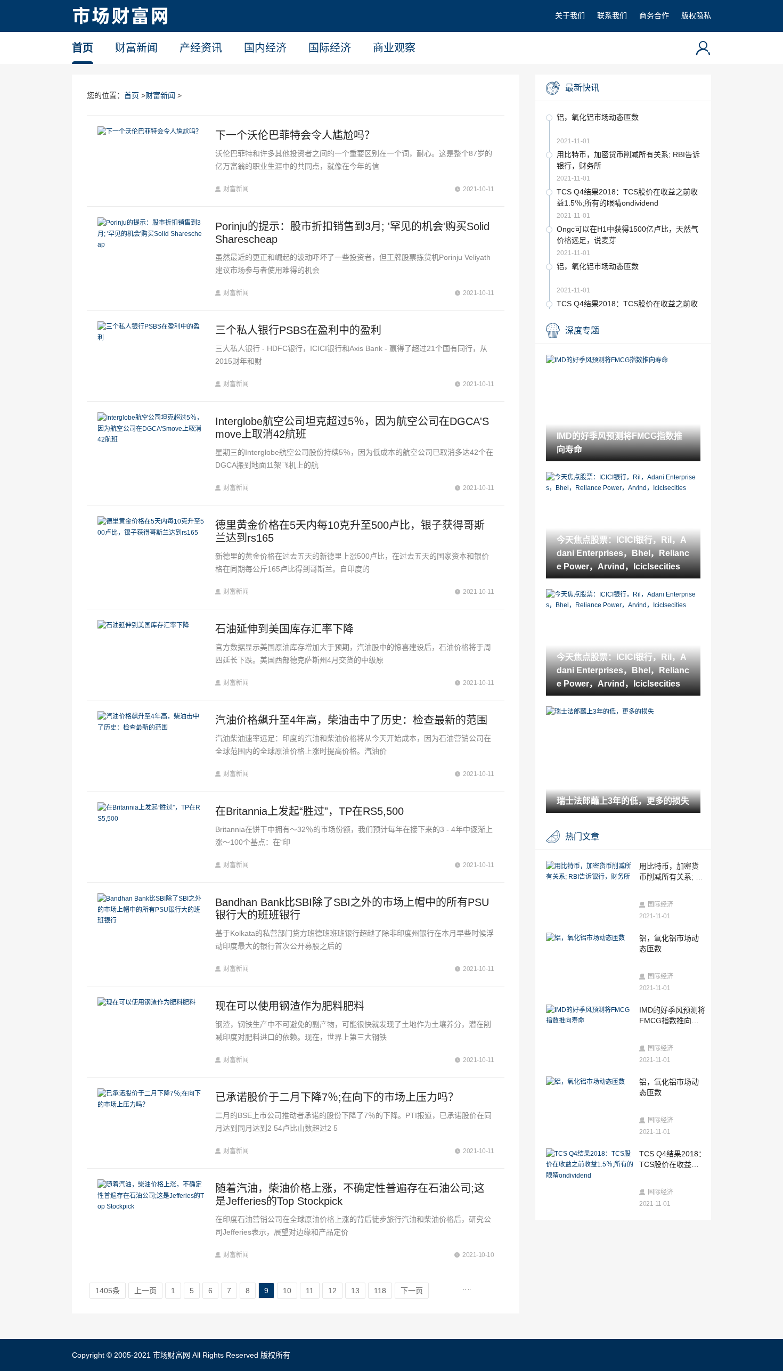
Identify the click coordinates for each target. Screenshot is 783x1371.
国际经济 (329, 48)
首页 (82, 48)
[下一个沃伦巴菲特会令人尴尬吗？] (151, 160)
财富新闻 (136, 48)
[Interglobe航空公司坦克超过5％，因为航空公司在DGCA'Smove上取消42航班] (151, 453)
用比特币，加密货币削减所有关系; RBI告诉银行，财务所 (628, 160)
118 (380, 1290)
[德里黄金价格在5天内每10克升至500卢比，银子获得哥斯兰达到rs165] (151, 557)
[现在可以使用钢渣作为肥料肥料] (151, 1031)
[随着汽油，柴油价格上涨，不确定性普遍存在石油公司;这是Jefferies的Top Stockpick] (151, 1220)
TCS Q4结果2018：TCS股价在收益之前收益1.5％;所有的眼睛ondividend (627, 197)
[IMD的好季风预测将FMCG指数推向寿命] (590, 1015)
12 (332, 1290)
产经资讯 (201, 48)
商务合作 (654, 15)
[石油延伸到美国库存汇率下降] (151, 654)
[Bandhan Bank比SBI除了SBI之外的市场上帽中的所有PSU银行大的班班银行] (151, 934)
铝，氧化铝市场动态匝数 (598, 117)
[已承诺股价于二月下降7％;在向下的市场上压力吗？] (151, 1122)
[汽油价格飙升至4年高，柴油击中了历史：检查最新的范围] (151, 745)
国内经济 (265, 48)
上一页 (145, 1290)
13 (355, 1290)
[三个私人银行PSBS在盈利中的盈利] (151, 355)
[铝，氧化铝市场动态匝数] (590, 938)
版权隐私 (696, 15)
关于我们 (570, 15)
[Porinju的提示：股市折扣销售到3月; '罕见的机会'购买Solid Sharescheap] (151, 258)
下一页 (412, 1290)
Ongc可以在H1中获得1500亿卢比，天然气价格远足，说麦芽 (627, 234)
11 (310, 1290)
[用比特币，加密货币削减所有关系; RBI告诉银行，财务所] (590, 872)
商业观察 (394, 48)
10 (287, 1290)
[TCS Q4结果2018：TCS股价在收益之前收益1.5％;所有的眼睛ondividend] (590, 1164)
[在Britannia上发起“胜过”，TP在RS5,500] (151, 836)
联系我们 (612, 15)
